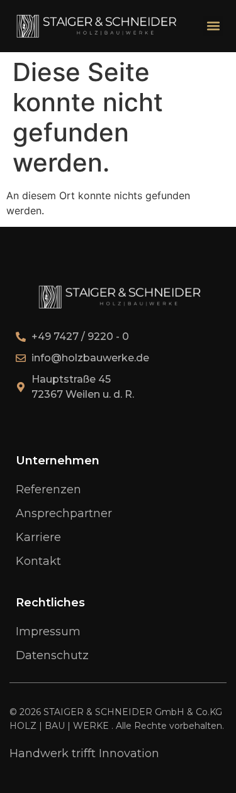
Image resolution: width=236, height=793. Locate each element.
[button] (213, 26)
